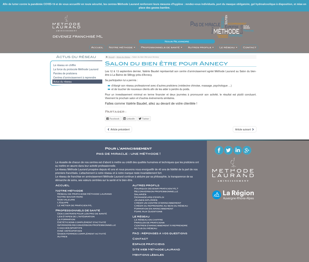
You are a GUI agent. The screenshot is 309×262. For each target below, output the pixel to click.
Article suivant (243, 129)
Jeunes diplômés (145, 200)
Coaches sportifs (69, 228)
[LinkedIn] (238, 150)
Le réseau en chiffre (64, 65)
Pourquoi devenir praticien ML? (156, 188)
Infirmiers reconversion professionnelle (86, 225)
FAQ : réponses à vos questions (159, 233)
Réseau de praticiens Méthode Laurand (84, 194)
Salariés (140, 194)
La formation (66, 219)
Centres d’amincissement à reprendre (74, 77)
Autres (62, 236)
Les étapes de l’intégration (76, 216)
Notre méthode (121, 47)
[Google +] (247, 150)
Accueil (97, 47)
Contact (249, 47)
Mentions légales (148, 254)
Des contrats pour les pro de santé (82, 213)
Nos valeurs (66, 199)
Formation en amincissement (153, 208)
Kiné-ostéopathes (69, 231)
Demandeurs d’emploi (149, 197)
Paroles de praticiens (65, 73)
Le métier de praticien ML (74, 205)
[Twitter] (228, 150)
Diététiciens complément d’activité (81, 222)
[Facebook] (219, 150)
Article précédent (120, 129)
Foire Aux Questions (148, 211)
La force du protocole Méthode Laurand (75, 69)
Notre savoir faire (70, 197)
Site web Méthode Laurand (156, 249)
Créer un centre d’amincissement (157, 203)
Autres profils (200, 47)
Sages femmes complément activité (81, 233)
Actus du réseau (123, 57)
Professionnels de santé (160, 47)
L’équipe (62, 202)
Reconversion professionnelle (156, 191)
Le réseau (227, 47)
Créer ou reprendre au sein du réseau (161, 206)
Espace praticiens (148, 244)
